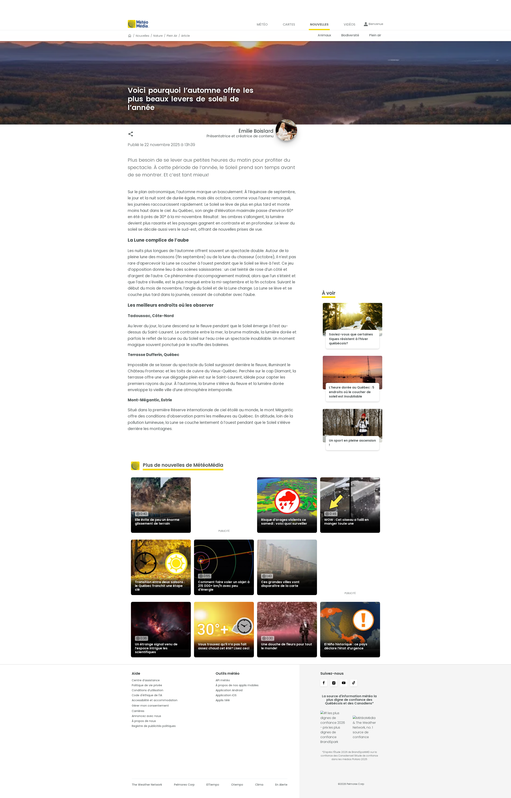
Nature (158, 36)
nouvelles (142, 36)
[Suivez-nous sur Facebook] (324, 683)
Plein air (172, 36)
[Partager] (131, 134)
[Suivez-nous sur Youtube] (344, 683)
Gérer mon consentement (150, 705)
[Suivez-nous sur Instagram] (334, 683)
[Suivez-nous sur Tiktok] (354, 683)
